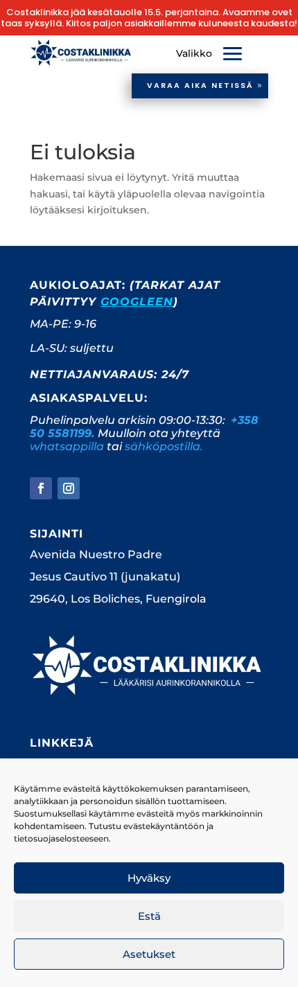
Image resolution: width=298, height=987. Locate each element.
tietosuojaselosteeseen (61, 838)
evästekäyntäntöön (163, 826)
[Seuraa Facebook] (41, 488)
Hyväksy (149, 877)
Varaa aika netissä (200, 85)
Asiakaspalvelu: (89, 397)
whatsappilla (67, 446)
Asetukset (149, 954)
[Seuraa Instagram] (69, 488)
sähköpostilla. (164, 446)
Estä (149, 916)
